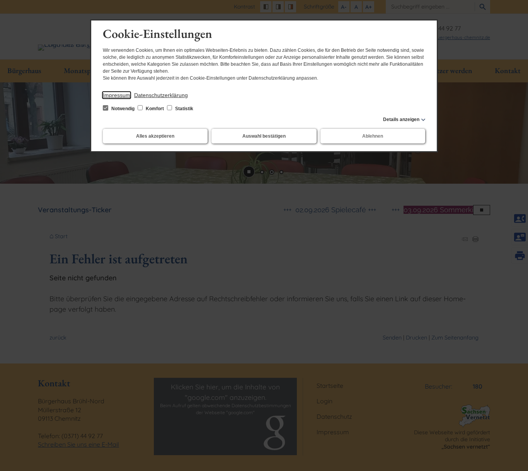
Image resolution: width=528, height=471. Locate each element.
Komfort (155, 108)
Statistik (183, 108)
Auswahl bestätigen (264, 136)
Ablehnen (372, 136)
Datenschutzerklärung (161, 95)
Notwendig (123, 108)
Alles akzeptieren (155, 136)
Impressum (116, 95)
